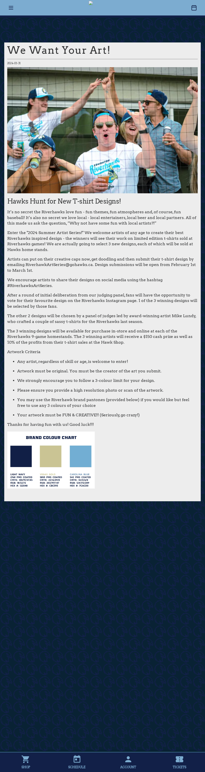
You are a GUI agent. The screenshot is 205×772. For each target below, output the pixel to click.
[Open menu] (11, 8)
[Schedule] (194, 8)
